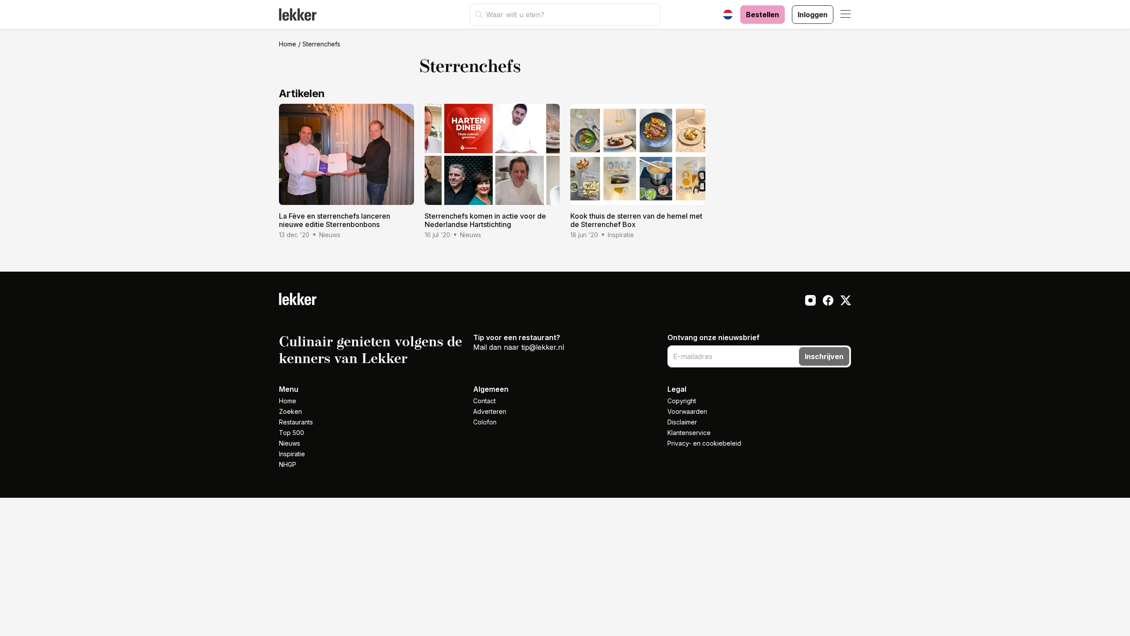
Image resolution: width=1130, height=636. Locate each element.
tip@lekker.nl (542, 347)
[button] (845, 15)
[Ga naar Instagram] (810, 301)
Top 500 (291, 432)
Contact (484, 401)
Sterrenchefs (321, 44)
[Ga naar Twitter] (845, 301)
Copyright (681, 401)
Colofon (485, 422)
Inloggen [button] (813, 14)
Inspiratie (292, 454)
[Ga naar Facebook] (828, 301)
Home (287, 44)
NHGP (287, 464)
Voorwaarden (687, 411)
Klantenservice (689, 432)
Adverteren (489, 411)
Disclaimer (682, 422)
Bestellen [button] (762, 14)
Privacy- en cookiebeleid (704, 443)
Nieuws (289, 443)
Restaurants (296, 422)
